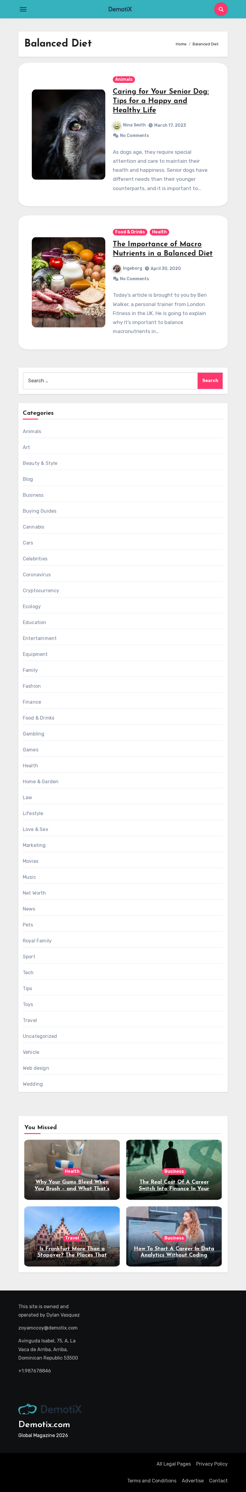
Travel (30, 1020)
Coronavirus (37, 575)
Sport (29, 957)
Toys (28, 1004)
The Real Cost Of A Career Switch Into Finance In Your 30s (174, 1189)
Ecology (32, 606)
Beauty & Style (40, 463)
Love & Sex (35, 829)
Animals (124, 79)
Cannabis (33, 527)
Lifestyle (33, 813)
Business (33, 495)
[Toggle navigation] (23, 9)
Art (26, 447)
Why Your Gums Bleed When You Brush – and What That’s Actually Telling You (72, 1189)
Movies (30, 861)
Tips (27, 988)
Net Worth (34, 893)
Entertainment (40, 638)
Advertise (193, 1481)
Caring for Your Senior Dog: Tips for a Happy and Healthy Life (161, 101)
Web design (36, 1068)
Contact (218, 1481)
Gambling (34, 734)
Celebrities (35, 559)
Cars (28, 543)
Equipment (35, 654)
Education (34, 622)
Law (27, 797)
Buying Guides (40, 511)
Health (159, 232)
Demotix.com (44, 1425)
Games (30, 750)
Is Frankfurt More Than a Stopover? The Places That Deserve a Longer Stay (72, 1255)
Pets (28, 925)
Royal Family (37, 941)
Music (29, 877)
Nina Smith (134, 125)
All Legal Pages (174, 1464)
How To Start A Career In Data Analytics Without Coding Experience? (174, 1255)
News (29, 909)
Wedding (33, 1084)
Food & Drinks (130, 232)
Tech (28, 972)
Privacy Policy (212, 1464)
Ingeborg (132, 268)
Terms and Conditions (151, 1481)
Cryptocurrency (41, 590)
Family (30, 670)
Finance (32, 702)
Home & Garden (41, 781)
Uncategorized (40, 1036)
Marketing (34, 845)
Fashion (32, 686)
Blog (28, 479)
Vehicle (31, 1052)
